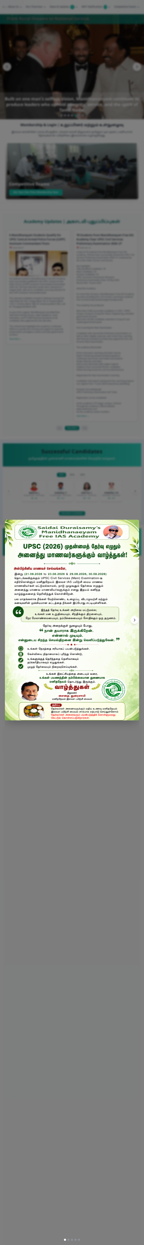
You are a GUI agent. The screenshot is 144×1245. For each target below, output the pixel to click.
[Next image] (134, 620)
